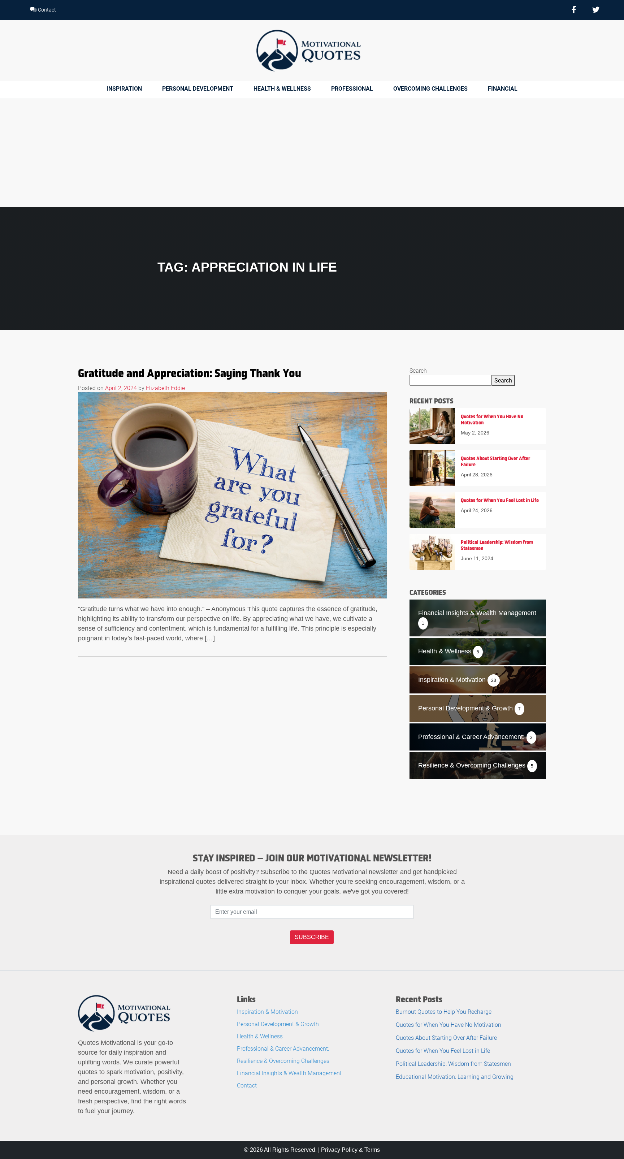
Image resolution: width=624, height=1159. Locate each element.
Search (418, 370)
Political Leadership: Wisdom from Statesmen (453, 1063)
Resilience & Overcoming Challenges (283, 1060)
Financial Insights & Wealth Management (289, 1073)
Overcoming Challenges (430, 88)
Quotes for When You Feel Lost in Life (443, 1050)
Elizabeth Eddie (165, 388)
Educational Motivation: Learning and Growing (455, 1076)
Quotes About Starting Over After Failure (446, 1037)
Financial (502, 88)
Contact (46, 9)
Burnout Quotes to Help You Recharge (443, 1011)
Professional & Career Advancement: (283, 1048)
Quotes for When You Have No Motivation (448, 1024)
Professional (352, 88)
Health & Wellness (282, 88)
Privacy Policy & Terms (350, 1150)
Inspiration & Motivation (267, 1011)
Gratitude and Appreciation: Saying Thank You (189, 373)
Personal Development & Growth (278, 1024)
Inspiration (124, 88)
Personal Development (197, 88)
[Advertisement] (312, 153)
